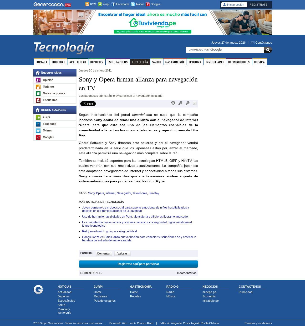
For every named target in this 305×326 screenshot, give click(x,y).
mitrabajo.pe (211, 300)
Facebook (122, 4)
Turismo (48, 86)
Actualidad (64, 292)
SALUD (156, 62)
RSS (93, 4)
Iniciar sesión (235, 4)
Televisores (139, 193)
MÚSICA (259, 62)
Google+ (156, 4)
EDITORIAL (58, 62)
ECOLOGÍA (195, 62)
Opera (100, 193)
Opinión (48, 80)
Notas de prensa (54, 93)
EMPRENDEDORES (239, 62)
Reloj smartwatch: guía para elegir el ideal (109, 231)
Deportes (64, 296)
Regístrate (100, 296)
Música (171, 296)
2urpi (106, 4)
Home (98, 292)
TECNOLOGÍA (140, 62)
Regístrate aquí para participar (138, 264)
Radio (170, 292)
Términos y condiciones (258, 323)
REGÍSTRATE (258, 4)
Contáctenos (263, 42)
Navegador (124, 193)
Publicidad (246, 292)
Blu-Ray (154, 193)
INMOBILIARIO (215, 62)
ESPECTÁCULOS (118, 62)
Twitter (140, 4)
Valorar (122, 253)
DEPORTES (96, 62)
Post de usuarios (105, 300)
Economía (209, 296)
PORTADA (42, 62)
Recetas (135, 296)
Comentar (104, 253)
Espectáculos (66, 300)
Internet (110, 193)
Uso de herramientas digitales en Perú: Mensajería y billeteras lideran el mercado (135, 216)
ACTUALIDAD (77, 62)
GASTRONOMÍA (175, 62)
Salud (61, 305)
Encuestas (50, 100)
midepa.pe (209, 292)
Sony (91, 193)
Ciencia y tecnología (64, 311)
